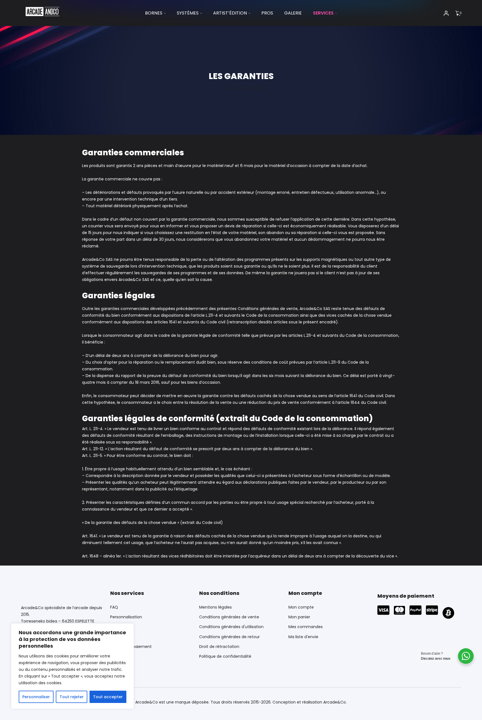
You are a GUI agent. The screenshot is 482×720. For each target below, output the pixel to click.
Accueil (226, 87)
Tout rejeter (72, 697)
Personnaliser (36, 697)
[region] (72, 666)
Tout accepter (108, 697)
